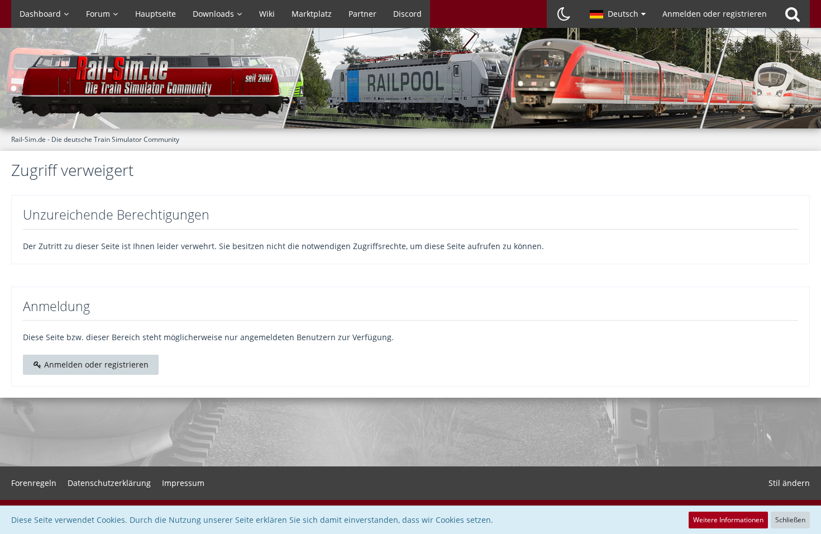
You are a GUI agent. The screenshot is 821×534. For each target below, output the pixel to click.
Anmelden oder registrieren (714, 13)
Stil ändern (789, 483)
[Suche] (792, 14)
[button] (617, 14)
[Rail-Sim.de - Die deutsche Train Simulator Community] (410, 84)
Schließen (790, 520)
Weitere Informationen (728, 520)
